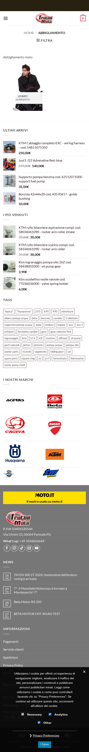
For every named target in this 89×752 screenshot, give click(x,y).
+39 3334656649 (31, 541)
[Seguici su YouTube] (36, 548)
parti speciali (11, 345)
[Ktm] (63, 454)
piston (26, 345)
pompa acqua (54, 345)
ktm (24, 338)
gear (44, 331)
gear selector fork (61, 331)
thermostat (77, 358)
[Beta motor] (63, 401)
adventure (67, 311)
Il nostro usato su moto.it (44, 501)
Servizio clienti (13, 649)
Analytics (61, 714)
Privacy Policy (13, 665)
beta (34, 318)
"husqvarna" (24, 311)
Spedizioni (10, 657)
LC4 (32, 338)
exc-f (80, 324)
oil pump (76, 338)
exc (71, 324)
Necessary (34, 714)
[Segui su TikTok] (21, 548)
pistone (38, 345)
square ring (28, 358)
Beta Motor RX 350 (27, 602)
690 (46, 311)
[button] (5, 18)
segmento (41, 351)
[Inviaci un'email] (29, 548)
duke (39, 324)
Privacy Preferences (46, 735)
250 (37, 311)
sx (39, 358)
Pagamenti (10, 641)
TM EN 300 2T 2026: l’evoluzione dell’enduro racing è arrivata (45, 577)
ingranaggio (11, 338)
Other (47, 722)
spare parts (11, 358)
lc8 (40, 338)
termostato (60, 358)
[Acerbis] (23, 401)
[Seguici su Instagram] (14, 548)
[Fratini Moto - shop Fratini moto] (44, 18)
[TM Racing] (56, 473)
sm (69, 351)
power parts (11, 351)
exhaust (9, 331)
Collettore (72, 318)
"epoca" (8, 311)
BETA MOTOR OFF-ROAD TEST (37, 614)
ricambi (26, 351)
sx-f (47, 358)
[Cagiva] (23, 425)
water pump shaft (14, 365)
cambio (58, 318)
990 (55, 311)
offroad (63, 338)
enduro (49, 324)
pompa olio (72, 345)
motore (50, 338)
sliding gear (57, 351)
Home (29, 33)
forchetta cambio (28, 331)
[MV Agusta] (12, 474)
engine (61, 324)
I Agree (44, 744)
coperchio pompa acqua (18, 324)
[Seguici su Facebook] (7, 548)
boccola (45, 318)
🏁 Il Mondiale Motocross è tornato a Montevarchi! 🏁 (40, 590)
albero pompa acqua (16, 318)
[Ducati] (63, 428)
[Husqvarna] (23, 453)
